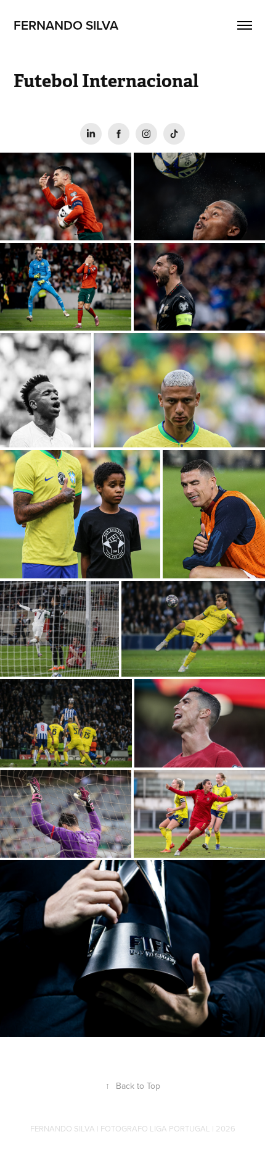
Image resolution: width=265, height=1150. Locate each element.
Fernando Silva (67, 24)
